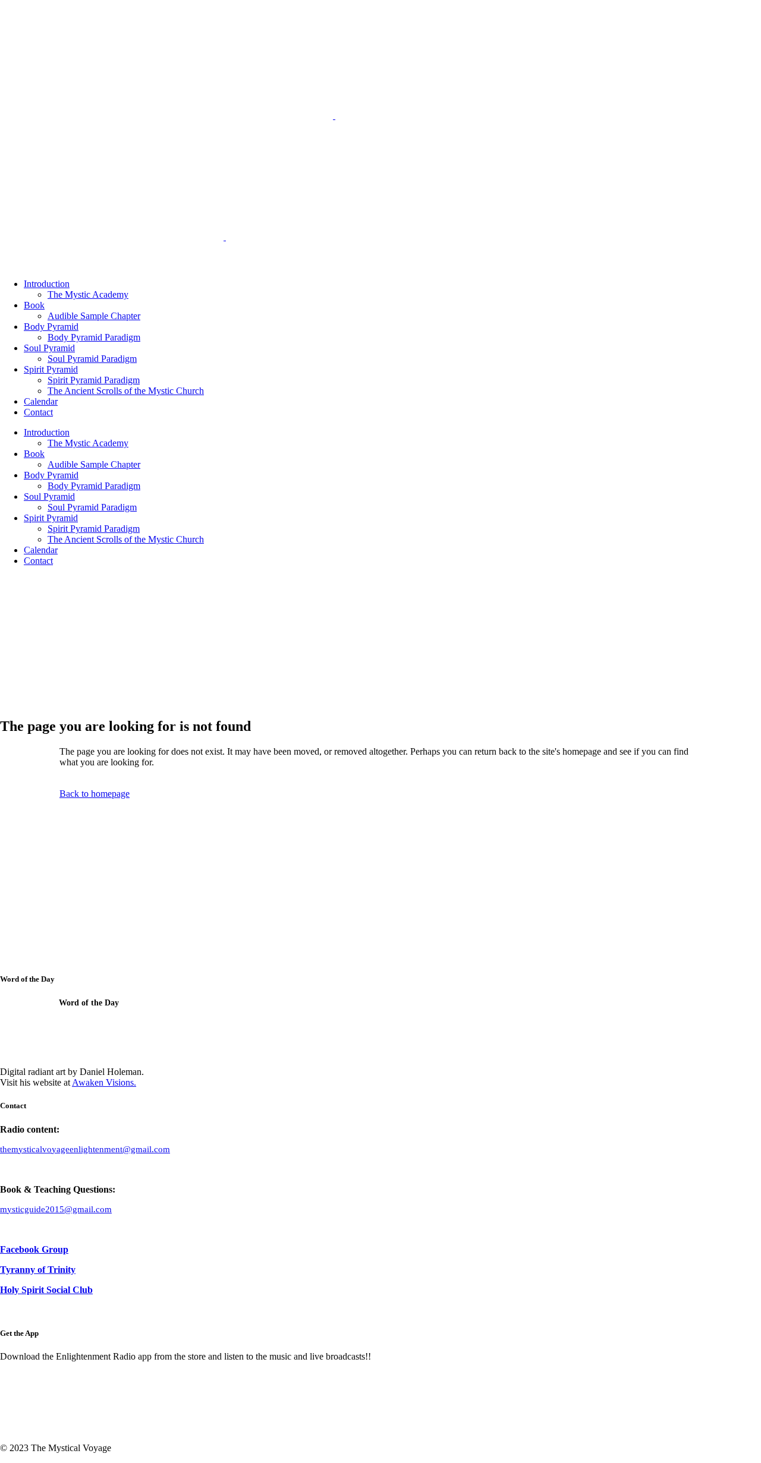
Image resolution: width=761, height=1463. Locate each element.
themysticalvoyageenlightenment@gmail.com (85, 1149)
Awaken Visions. (104, 1082)
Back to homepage (94, 794)
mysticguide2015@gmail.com (56, 1209)
